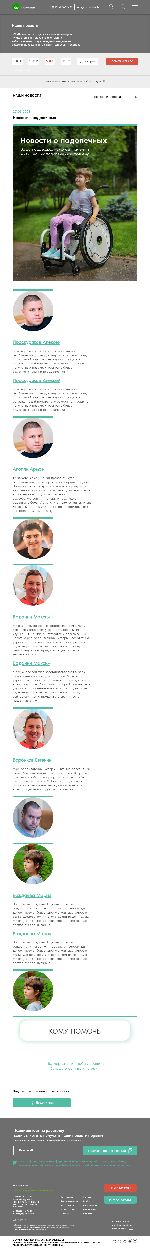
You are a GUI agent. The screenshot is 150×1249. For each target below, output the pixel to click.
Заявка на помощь (69, 1201)
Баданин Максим (31, 617)
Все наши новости (107, 97)
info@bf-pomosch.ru (89, 7)
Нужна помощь (120, 1199)
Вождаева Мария (32, 895)
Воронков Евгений (32, 760)
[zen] (130, 1241)
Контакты (88, 1213)
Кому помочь (67, 1197)
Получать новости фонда (107, 1151)
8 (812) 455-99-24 (61, 7)
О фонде (87, 1197)
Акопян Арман (28, 469)
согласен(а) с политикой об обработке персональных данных (90, 1165)
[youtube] (125, 1241)
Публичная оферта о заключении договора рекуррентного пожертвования (43, 1225)
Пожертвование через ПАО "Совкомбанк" (30, 1229)
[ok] (120, 1241)
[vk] (115, 1241)
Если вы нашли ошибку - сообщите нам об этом (123, 1225)
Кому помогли (67, 1205)
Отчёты (86, 1201)
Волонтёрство (90, 1205)
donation (17, 61)
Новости (65, 1213)
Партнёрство (89, 1209)
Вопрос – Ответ (68, 1209)
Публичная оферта (22, 69)
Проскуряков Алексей (36, 342)
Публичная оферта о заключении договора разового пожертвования (41, 1227)
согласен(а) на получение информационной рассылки (53, 1161)
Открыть (135, 7)
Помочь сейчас (122, 61)
